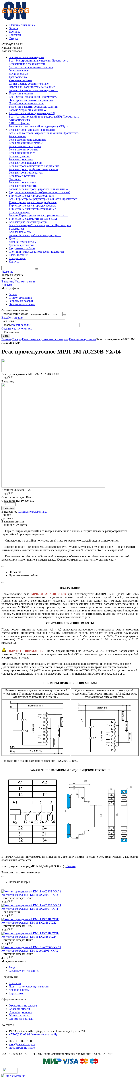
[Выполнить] (64, 314)
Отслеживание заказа (14, 313)
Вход (4, 317)
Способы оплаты (19, 1008)
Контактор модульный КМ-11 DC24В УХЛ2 (29, 922)
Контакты (15, 34)
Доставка (14, 31)
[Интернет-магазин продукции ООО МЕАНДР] (15, 18)
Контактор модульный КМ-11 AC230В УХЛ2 (29, 894)
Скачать (70, 866)
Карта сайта (16, 993)
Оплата (13, 28)
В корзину (7, 281)
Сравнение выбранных (32, 511)
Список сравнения (20, 297)
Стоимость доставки (21, 1018)
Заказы (13, 294)
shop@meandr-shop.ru (22, 1044)
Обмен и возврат (19, 1015)
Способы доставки (20, 1012)
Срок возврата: (10, 500)
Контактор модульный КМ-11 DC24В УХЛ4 (29, 936)
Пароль (6, 324)
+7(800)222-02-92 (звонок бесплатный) (33, 1034)
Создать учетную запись (16, 328)
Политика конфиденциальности (29, 986)
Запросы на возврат (21, 300)
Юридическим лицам (22, 25)
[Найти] (36, 268)
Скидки (13, 38)
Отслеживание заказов (23, 1005)
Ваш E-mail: (8, 321)
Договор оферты (19, 989)
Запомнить (12, 332)
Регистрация (15, 317)
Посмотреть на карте (22, 1047)
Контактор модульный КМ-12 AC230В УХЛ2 (29, 950)
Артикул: (7, 489)
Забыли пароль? (20, 324)
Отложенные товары (22, 304)
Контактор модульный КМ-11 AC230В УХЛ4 (29, 908)
